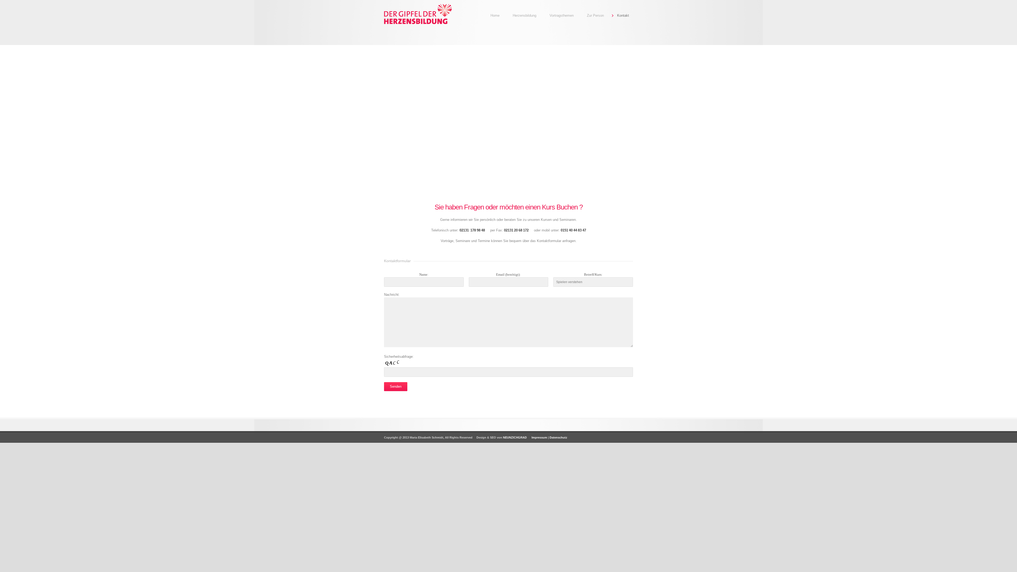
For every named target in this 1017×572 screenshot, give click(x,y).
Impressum (539, 437)
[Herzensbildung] (423, 25)
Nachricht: (392, 295)
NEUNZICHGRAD (515, 437)
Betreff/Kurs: (593, 274)
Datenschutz (558, 437)
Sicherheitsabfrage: (399, 357)
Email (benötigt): (508, 274)
